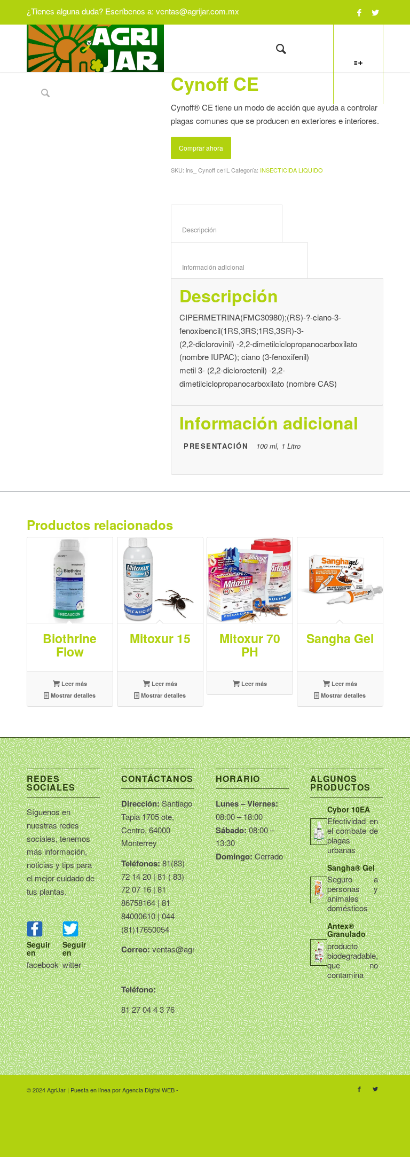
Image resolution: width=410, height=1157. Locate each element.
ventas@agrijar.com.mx (197, 11)
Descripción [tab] (227, 229)
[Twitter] (375, 12)
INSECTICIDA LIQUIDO (291, 170)
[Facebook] (359, 12)
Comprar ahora (201, 147)
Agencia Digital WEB (148, 1089)
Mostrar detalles (72, 695)
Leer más (73, 683)
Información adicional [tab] (239, 267)
